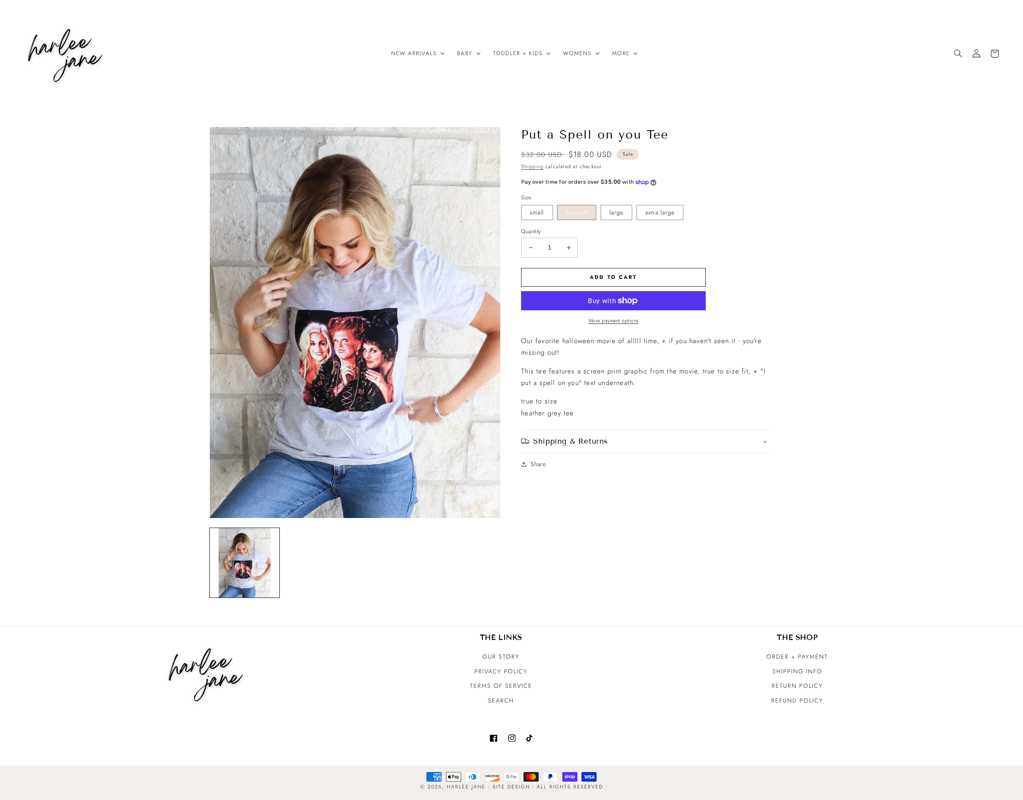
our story (500, 656)
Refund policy (797, 700)
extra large (660, 212)
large (616, 212)
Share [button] (538, 464)
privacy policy (500, 671)
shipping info (797, 671)
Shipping (532, 166)
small (537, 212)
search (501, 700)
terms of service (501, 685)
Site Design (511, 786)
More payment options (614, 320)
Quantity (531, 231)
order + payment (797, 656)
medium (576, 212)
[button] (415, 53)
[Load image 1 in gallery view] (244, 563)
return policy (797, 685)
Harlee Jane (466, 786)
